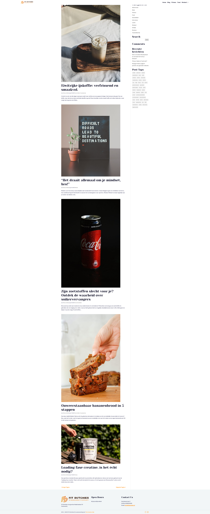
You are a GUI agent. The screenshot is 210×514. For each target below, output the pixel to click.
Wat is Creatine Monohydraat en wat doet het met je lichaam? (140, 56)
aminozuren (138, 72)
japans (144, 87)
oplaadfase (138, 92)
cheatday (134, 77)
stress (134, 102)
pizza (146, 92)
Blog (168, 2)
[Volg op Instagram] (148, 512)
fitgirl (136, 82)
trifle (145, 102)
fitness (139, 82)
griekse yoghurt (135, 87)
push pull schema (143, 97)
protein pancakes (136, 97)
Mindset (184, 2)
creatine (140, 80)
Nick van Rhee (66, 93)
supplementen (138, 102)
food (143, 82)
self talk (137, 99)
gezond (146, 82)
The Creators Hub (90, 512)
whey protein (145, 104)
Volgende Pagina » (121, 487)
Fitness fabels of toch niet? (139, 61)
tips (143, 102)
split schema (146, 99)
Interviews (135, 20)
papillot (142, 92)
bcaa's (140, 75)
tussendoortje (135, 104)
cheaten (138, 77)
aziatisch (143, 72)
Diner (133, 10)
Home (164, 2)
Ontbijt (78, 93)
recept (134, 99)
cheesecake (143, 77)
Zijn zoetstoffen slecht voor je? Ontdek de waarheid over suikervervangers (87, 295)
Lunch (133, 22)
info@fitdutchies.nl (130, 505)
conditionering (135, 80)
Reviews (134, 30)
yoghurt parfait (135, 107)
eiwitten (144, 80)
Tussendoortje (83, 93)
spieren (141, 99)
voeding (140, 104)
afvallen (134, 72)
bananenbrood (135, 75)
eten (133, 82)
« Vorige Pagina (65, 487)
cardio (143, 75)
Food (178, 2)
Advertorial (135, 7)
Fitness (173, 2)
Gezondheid (79, 302)
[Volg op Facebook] (145, 512)
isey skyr (140, 87)
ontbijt (134, 92)
